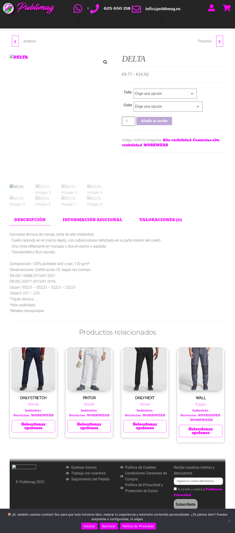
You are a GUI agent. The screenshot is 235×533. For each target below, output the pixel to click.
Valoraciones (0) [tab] (160, 220)
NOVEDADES (209, 415)
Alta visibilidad (177, 140)
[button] (77, 20)
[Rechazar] (229, 521)
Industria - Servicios (28, 412)
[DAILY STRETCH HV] (219, 41)
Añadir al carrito (154, 121)
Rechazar (109, 526)
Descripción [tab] (30, 220)
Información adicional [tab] (92, 220)
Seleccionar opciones (33, 426)
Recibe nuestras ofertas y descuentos (194, 470)
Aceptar (89, 526)
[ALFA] (15, 41)
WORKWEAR (155, 145)
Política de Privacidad (138, 526)
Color (127, 105)
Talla (128, 92)
